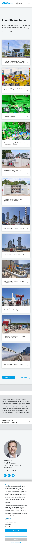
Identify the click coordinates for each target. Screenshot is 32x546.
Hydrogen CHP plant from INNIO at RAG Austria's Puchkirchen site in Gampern (14, 61)
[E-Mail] (5, 475)
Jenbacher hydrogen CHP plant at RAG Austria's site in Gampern (14, 143)
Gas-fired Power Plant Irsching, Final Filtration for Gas (14, 281)
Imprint (12, 542)
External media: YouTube (11, 526)
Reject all (16, 539)
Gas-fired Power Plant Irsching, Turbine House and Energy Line (14, 337)
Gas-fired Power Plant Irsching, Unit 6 (14, 228)
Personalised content (11, 522)
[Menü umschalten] (29, 3)
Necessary (8, 519)
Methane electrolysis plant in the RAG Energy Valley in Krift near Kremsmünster (14, 172)
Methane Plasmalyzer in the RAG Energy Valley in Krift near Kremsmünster (13, 200)
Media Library (8, 377)
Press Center (23, 377)
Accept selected (16, 535)
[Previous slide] (1, 458)
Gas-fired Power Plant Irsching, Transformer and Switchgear (12, 309)
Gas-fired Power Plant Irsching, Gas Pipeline (13, 364)
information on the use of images (19, 32)
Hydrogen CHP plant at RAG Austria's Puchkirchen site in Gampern (14, 89)
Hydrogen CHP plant (9, 116)
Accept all (16, 530)
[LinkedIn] (13, 475)
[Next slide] (30, 458)
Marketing (8, 524)
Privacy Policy (18, 542)
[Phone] (9, 475)
